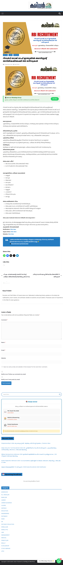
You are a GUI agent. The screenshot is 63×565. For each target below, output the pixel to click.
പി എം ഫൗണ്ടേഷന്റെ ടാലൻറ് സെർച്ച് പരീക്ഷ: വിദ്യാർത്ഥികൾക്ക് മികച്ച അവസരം (16, 275)
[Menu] (2, 13)
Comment (4, 320)
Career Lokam (13, 561)
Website (3, 358)
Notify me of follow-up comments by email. (13, 374)
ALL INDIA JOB (5, 494)
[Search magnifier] (60, 394)
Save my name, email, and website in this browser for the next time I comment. (25, 367)
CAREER (10, 55)
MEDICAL (3, 537)
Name (3, 342)
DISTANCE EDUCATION (7, 524)
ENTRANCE (4, 516)
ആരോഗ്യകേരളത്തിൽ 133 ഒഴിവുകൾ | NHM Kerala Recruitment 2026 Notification (23, 467)
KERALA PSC (16, 55)
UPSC (2, 551)
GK (2, 521)
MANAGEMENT (5, 535)
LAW (2, 532)
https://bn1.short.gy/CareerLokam (19, 244)
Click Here (13, 229)
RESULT (3, 543)
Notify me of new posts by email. (10, 379)
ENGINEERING (5, 513)
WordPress (32, 561)
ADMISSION (4, 492)
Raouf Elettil (16, 64)
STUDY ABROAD (5, 548)
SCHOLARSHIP (5, 546)
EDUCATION (4, 511)
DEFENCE (3, 508)
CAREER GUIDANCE (6, 502)
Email (3, 350)
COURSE (3, 505)
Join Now (54, 99)
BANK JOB (5, 55)
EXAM (2, 519)
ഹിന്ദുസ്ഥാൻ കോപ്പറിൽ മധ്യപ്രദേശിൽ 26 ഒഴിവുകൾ (46, 275)
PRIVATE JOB (4, 540)
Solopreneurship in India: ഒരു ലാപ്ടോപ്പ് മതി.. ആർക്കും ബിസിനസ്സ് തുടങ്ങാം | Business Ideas (25, 443)
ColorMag (25, 561)
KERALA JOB (4, 527)
